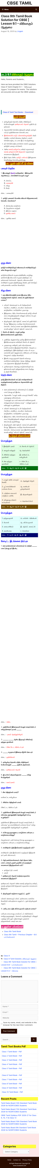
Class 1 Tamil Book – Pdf (12, 1052)
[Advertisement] (19, 53)
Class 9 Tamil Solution (13, 959)
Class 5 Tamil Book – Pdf (12, 1068)
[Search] (34, 1039)
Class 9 (7, 956)
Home (9, 1160)
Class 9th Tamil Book (12, 931)
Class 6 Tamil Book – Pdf (12, 1075)
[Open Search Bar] (36, 9)
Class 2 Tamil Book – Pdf (12, 1056)
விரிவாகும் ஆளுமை (29, 959)
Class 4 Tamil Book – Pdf (12, 1064)
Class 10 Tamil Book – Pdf (12, 1092)
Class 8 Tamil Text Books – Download (18, 112)
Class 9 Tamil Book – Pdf (12, 1088)
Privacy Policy (27, 1160)
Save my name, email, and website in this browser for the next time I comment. (20, 1024)
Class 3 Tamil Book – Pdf (12, 1060)
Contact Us (16, 1160)
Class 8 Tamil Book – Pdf (12, 1084)
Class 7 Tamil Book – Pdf (12, 1079)
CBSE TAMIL (19, 3)
